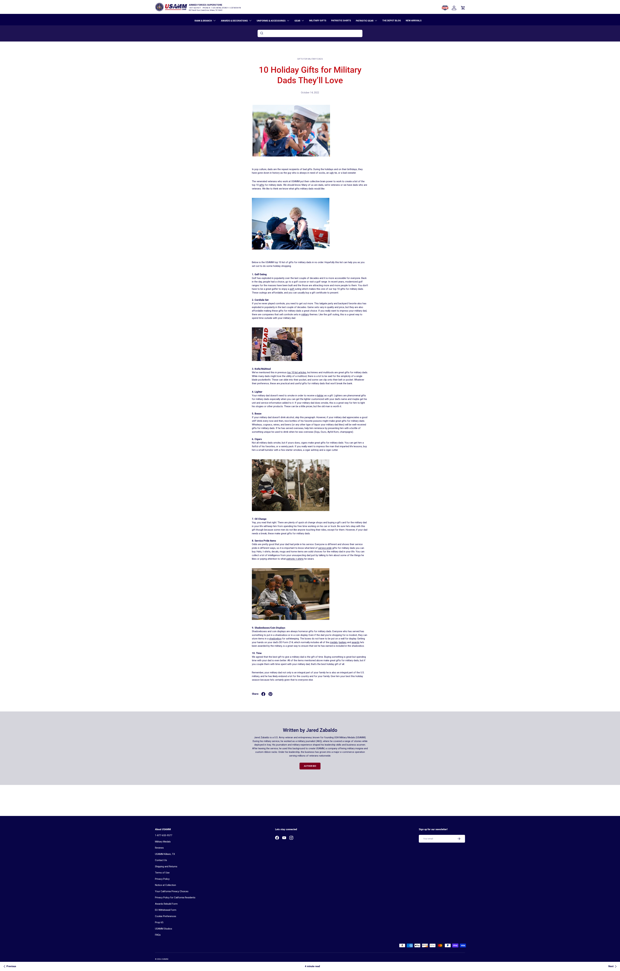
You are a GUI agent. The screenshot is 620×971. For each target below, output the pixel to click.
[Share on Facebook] (263, 694)
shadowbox (275, 638)
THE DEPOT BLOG (391, 20)
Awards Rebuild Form (166, 903)
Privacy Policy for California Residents (175, 897)
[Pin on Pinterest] (270, 694)
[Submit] (261, 33)
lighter (320, 395)
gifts (261, 184)
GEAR (297, 20)
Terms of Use (162, 872)
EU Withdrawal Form (165, 909)
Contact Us (161, 860)
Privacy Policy (162, 878)
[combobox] (310, 33)
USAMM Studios (163, 928)
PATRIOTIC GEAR (364, 20)
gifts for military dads (310, 59)
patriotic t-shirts (295, 558)
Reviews (159, 847)
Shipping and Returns (166, 866)
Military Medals (163, 841)
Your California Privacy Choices (171, 891)
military (305, 314)
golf (292, 288)
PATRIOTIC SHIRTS (341, 20)
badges (342, 642)
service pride (325, 548)
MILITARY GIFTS (317, 20)
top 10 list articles (296, 372)
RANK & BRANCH (203, 20)
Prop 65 (159, 922)
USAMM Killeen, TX (165, 854)
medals (334, 642)
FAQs (158, 934)
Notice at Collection (165, 885)
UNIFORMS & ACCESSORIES (271, 20)
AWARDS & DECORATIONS (234, 20)
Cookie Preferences (165, 916)
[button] (463, 7)
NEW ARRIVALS (414, 20)
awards (355, 642)
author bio (310, 766)
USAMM (164, 959)
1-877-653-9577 (163, 835)
